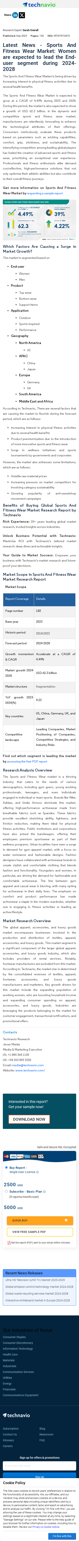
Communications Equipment (20, 1395)
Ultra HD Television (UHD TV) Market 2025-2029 (35, 1280)
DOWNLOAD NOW (29, 1119)
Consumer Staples (14, 1337)
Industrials (9, 1366)
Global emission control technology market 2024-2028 (39, 1286)
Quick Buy (20, 1220)
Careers (8, 1446)
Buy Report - (23, 1170)
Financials (9, 1389)
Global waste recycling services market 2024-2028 (36, 1293)
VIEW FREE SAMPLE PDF (29, 1231)
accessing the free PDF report (27, 761)
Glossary (8, 1440)
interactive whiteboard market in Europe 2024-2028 (37, 1300)
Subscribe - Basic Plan (26, 1191)
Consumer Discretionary (18, 1342)
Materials (9, 1360)
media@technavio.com (28, 1065)
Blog (44, 1428)
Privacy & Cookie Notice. (46, 1526)
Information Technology (18, 1348)
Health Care (10, 1354)
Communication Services (18, 1372)
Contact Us (10, 1434)
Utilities (7, 1377)
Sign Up (39, 1476)
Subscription (11, 1428)
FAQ (43, 1440)
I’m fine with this (62, 1536)
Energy (7, 1383)
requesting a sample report (45, 193)
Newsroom (48, 1434)
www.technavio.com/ (30, 1070)
